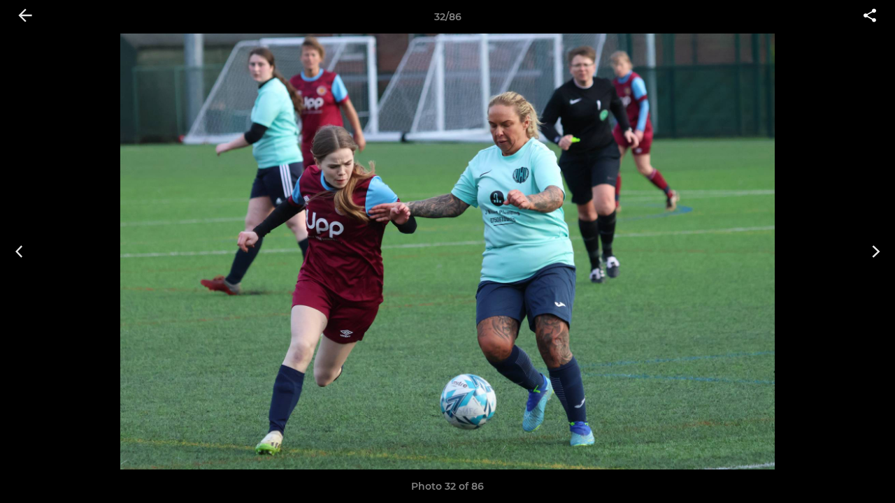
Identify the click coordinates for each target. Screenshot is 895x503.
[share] (869, 17)
